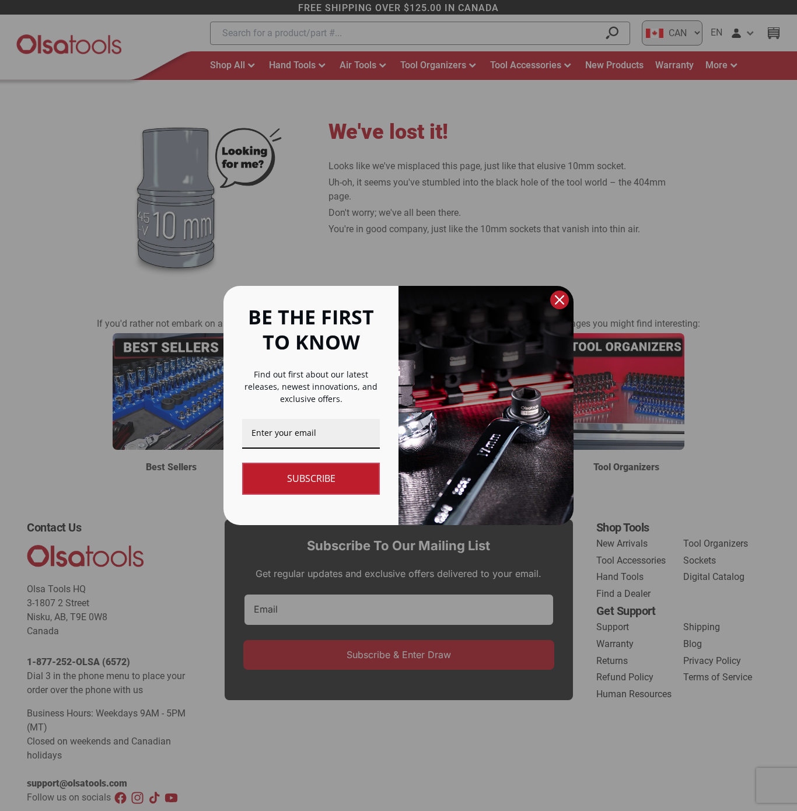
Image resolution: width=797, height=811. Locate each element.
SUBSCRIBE (311, 478)
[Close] (560, 300)
